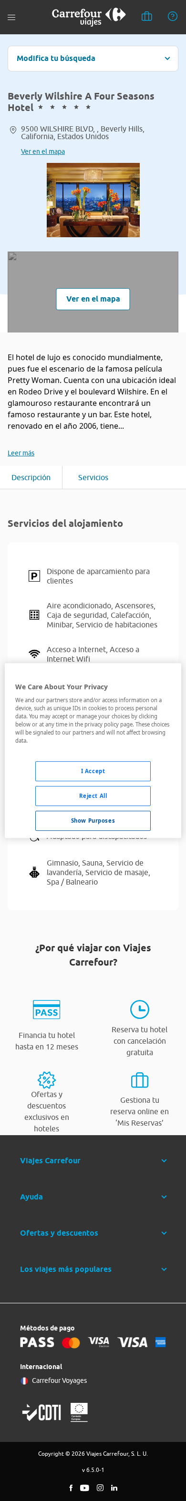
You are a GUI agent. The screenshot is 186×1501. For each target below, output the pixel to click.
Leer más (21, 453)
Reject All (93, 796)
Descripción (31, 477)
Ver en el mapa (43, 151)
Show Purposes (93, 820)
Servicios (93, 477)
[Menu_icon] (11, 17)
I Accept (93, 771)
